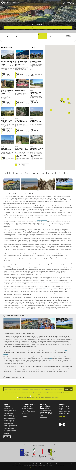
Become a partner (28, 404)
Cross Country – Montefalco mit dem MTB (35, 121)
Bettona (25, 36)
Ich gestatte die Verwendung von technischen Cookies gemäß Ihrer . (38, 397)
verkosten (46, 288)
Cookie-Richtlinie (55, 397)
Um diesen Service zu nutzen (39, 396)
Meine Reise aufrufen (38, 28)
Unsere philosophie (7, 405)
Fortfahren (7, 436)
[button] (51, 110)
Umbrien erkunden (37, 8)
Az (40, 47)
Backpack (73, 3)
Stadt (50, 358)
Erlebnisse (28, 2)
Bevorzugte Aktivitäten (70, 3)
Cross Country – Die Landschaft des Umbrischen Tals (6, 121)
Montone (59, 36)
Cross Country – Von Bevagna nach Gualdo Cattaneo (21, 150)
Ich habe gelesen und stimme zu (38, 468)
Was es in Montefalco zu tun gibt (16, 377)
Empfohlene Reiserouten (38, 2)
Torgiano (51, 36)
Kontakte (62, 404)
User (67, 3)
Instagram (63, 424)
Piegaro (16, 36)
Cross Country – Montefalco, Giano (6, 149)
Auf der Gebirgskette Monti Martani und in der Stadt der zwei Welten (21, 63)
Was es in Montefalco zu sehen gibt (17, 315)
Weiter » (27, 164)
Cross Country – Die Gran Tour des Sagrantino (35, 93)
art (42, 47)
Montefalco (42, 36)
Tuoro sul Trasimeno (68, 36)
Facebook (60, 424)
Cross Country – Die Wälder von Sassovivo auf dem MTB (21, 121)
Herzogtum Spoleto (42, 220)
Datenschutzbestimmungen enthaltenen (42, 392)
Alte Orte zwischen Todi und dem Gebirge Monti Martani (7, 63)
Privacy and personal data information (45, 406)
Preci (33, 36)
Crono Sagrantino (20, 90)
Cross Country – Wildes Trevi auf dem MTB (36, 149)
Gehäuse (48, 2)
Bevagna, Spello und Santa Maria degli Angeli (7, 92)
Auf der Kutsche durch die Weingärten (36, 62)
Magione (8, 36)
